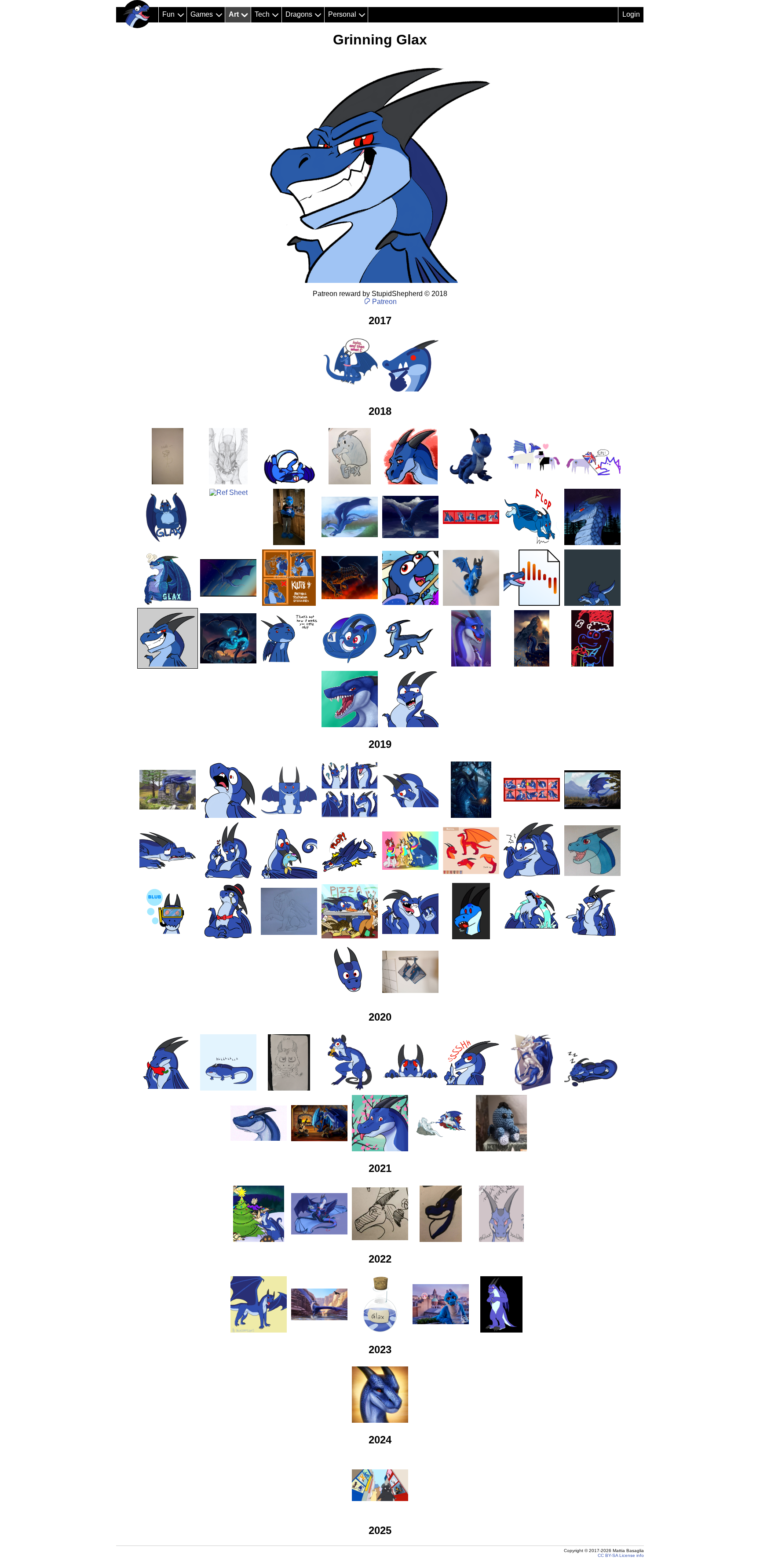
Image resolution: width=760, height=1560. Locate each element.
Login (631, 14)
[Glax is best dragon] (137, 14)
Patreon (384, 301)
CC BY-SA (608, 1555)
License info (631, 1555)
